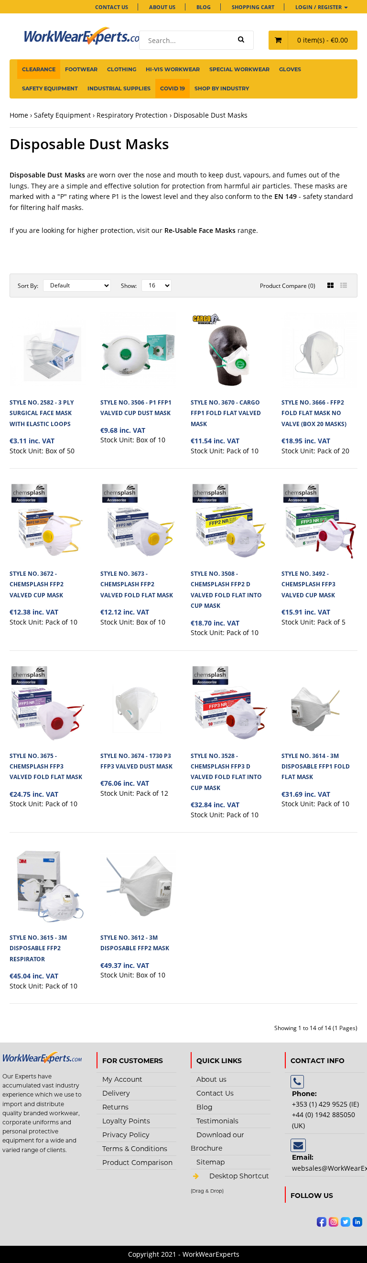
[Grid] (330, 285)
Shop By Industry (221, 88)
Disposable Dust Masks (210, 115)
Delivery (116, 1093)
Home (19, 115)
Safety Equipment (50, 88)
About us (162, 7)
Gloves (290, 69)
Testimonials (217, 1121)
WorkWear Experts (230, 1191)
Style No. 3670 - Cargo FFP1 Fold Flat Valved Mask (226, 413)
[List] (343, 285)
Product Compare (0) (287, 286)
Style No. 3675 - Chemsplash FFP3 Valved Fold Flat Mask (46, 766)
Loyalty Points (126, 1121)
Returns (115, 1107)
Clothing (121, 69)
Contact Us (111, 7)
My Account (122, 1079)
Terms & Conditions (134, 1148)
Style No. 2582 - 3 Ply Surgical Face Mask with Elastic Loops (42, 413)
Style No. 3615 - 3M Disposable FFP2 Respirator (38, 948)
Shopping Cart (253, 7)
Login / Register (319, 7)
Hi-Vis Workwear (173, 69)
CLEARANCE (38, 69)
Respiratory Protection (132, 115)
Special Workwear (239, 69)
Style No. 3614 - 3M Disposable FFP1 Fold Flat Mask (315, 766)
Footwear (81, 69)
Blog (203, 7)
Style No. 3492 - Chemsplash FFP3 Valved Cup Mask (308, 584)
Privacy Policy (126, 1135)
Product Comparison (137, 1162)
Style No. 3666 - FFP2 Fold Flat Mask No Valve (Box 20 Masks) (313, 413)
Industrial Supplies (119, 88)
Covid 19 (172, 88)
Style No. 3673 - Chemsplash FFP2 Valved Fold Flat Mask (136, 584)
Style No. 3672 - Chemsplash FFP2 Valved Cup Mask (37, 584)
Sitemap (210, 1162)
